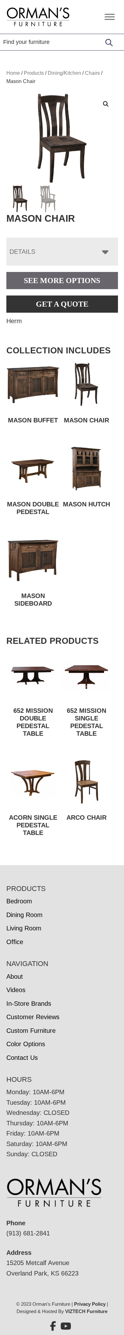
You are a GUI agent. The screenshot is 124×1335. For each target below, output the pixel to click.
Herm (14, 320)
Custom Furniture (31, 1030)
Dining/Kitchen (64, 73)
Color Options (25, 1043)
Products (34, 73)
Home (13, 73)
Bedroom (19, 901)
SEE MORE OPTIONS (62, 280)
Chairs (92, 73)
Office (14, 941)
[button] (106, 104)
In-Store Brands (28, 1003)
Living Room (23, 928)
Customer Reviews (32, 1016)
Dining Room (24, 914)
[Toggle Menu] (110, 17)
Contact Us (22, 1057)
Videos (15, 989)
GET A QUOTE (62, 304)
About (14, 976)
